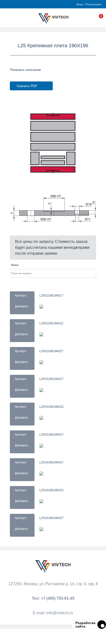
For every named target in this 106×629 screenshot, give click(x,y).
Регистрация (93, 4)
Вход (80, 4)
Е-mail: (53, 613)
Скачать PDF (27, 86)
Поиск (14, 265)
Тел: (53, 598)
